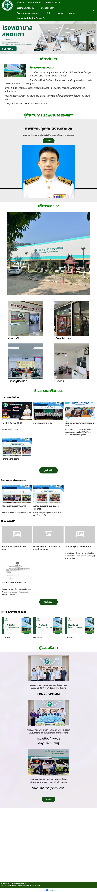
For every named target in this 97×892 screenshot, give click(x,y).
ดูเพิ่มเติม (48, 470)
